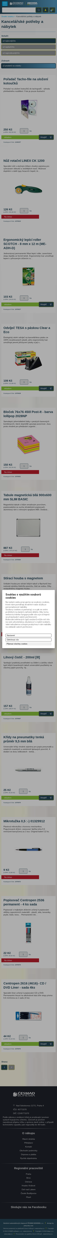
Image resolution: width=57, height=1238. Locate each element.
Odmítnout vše (13, 640)
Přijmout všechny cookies (17, 644)
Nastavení (11, 635)
